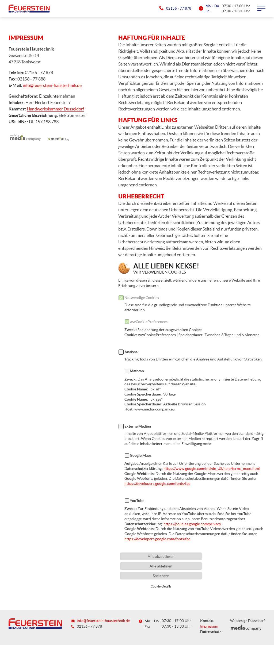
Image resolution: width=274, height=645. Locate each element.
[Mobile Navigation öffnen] (261, 8)
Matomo (137, 371)
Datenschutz (210, 632)
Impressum (209, 626)
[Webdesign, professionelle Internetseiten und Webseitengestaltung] (25, 138)
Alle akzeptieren (161, 556)
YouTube (137, 500)
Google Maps (140, 455)
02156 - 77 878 (178, 8)
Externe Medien (137, 426)
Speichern (161, 576)
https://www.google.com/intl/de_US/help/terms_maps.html (211, 468)
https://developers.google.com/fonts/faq (157, 483)
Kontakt (207, 621)
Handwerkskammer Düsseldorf (55, 108)
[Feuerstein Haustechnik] (29, 9)
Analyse (131, 352)
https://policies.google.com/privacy (192, 524)
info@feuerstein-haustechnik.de (52, 85)
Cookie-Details (161, 586)
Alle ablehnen (161, 566)
